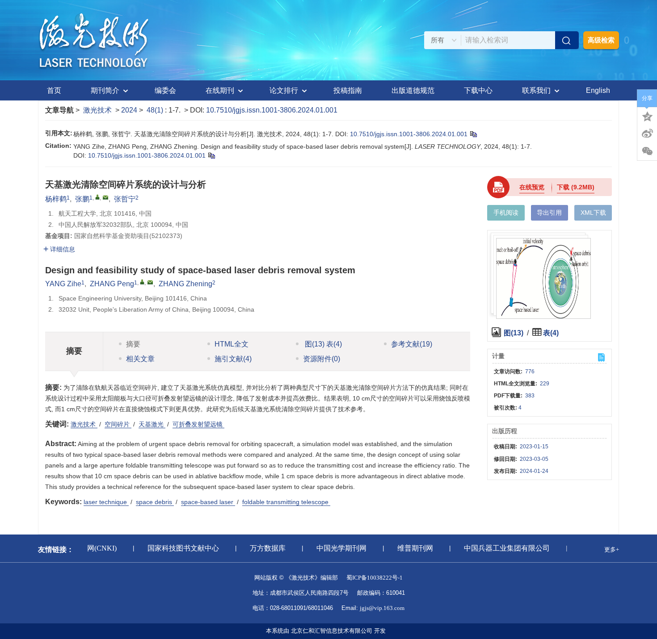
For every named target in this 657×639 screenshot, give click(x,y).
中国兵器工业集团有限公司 (503, 548)
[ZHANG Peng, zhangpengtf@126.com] (142, 281)
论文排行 (284, 90)
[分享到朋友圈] (647, 151)
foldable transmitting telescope (286, 501)
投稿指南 (347, 90)
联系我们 (536, 90)
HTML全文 (231, 344)
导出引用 (549, 212)
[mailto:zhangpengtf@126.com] (105, 197)
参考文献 (411, 344)
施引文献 (233, 359)
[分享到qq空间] (647, 115)
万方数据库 (264, 548)
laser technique (106, 501)
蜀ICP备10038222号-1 (374, 577)
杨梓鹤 (56, 199)
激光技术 (97, 110)
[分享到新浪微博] (647, 133)
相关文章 (140, 359)
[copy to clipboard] (211, 155)
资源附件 (321, 359)
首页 (54, 90)
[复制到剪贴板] (473, 134)
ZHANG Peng (112, 284)
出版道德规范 (413, 90)
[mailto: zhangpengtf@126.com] (150, 282)
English (598, 90)
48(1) (156, 110)
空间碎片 (118, 424)
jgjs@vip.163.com (382, 608)
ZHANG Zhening (185, 284)
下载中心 (478, 90)
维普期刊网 (411, 548)
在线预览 (531, 187)
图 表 (322, 344)
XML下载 (593, 212)
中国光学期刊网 (338, 548)
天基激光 (152, 424)
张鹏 (82, 199)
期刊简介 (105, 90)
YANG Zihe (63, 284)
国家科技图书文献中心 (179, 548)
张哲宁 (124, 199)
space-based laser (208, 501)
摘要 (133, 344)
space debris (155, 501)
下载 (575, 187)
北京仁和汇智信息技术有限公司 (331, 630)
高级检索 (601, 40)
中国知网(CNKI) (87, 548)
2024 (129, 110)
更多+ (611, 549)
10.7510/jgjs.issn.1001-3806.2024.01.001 (271, 110)
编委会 (165, 90)
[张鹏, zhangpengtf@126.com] (97, 197)
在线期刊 (220, 90)
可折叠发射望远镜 (198, 424)
